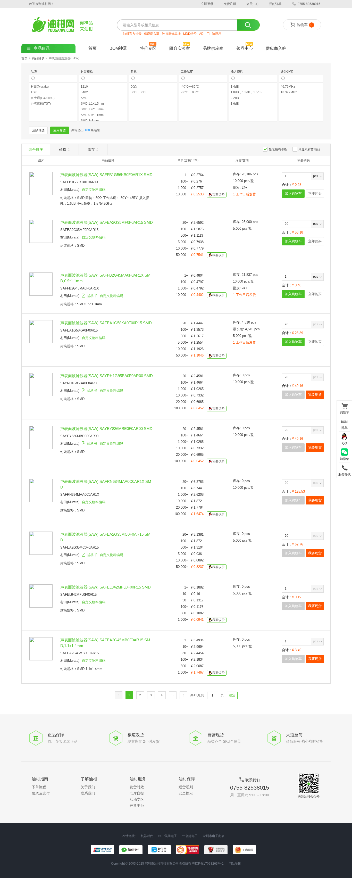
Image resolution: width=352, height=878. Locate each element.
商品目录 (38, 58)
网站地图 (235, 863)
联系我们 (88, 793)
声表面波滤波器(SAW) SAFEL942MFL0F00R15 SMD (105, 587)
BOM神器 (118, 48)
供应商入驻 (152, 34)
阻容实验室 (179, 48)
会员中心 (252, 4)
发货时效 (137, 787)
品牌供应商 (213, 48)
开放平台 (137, 806)
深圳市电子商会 (213, 836)
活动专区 (137, 799)
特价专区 (148, 48)
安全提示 (186, 793)
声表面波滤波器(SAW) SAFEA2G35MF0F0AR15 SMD (106, 222)
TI (208, 34)
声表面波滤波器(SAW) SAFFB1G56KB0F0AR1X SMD (106, 174)
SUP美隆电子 (167, 836)
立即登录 (207, 4)
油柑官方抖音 (132, 34)
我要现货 (315, 394)
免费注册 (230, 4)
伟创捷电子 (190, 836)
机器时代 (147, 836)
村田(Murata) (69, 190)
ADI (201, 34)
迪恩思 (216, 34)
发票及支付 (41, 793)
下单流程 (39, 787)
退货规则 (186, 787)
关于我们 (88, 787)
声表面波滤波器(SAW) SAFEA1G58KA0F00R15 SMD (106, 323)
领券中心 (244, 48)
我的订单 (275, 4)
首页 (92, 48)
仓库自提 (137, 793)
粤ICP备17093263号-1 (208, 863)
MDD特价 (190, 34)
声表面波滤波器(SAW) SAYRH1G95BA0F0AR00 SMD (106, 376)
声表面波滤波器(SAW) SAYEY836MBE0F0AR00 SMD (106, 428)
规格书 (92, 296)
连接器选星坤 (171, 34)
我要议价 (218, 194)
